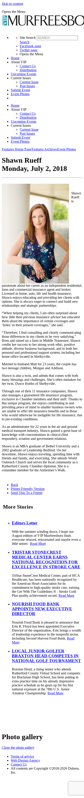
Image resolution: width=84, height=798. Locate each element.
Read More (38, 543)
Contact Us (28, 66)
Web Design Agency (25, 760)
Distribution (28, 70)
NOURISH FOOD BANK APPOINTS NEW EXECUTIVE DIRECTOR (42, 609)
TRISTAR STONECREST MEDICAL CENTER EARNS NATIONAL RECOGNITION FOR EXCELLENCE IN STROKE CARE (46, 559)
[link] (46, 58)
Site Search (28, 38)
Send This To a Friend (26, 493)
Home (15, 58)
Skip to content (12, 4)
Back (14, 485)
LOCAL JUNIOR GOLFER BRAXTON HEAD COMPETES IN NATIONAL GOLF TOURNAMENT (46, 656)
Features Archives (44, 149)
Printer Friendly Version (28, 489)
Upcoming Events (23, 74)
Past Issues (27, 86)
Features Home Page (16, 149)
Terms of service (22, 756)
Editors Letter (24, 523)
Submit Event (20, 90)
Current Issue (29, 82)
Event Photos (20, 94)
